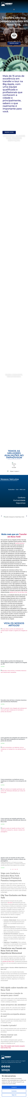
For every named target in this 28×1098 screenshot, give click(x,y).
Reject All (14, 1095)
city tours (10, 902)
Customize (14, 1091)
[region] (14, 1086)
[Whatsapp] (9, 1066)
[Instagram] (2, 1066)
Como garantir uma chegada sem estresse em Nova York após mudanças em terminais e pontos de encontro (14, 739)
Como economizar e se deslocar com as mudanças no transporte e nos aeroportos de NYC (13, 781)
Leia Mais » (3, 666)
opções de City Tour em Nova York (18, 592)
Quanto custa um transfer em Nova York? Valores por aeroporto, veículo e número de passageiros (13, 859)
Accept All (14, 1087)
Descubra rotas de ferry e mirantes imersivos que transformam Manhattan (13, 700)
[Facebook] (5, 1066)
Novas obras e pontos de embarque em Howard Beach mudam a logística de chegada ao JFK (14, 662)
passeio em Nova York (8, 961)
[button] (14, 9)
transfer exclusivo (19, 543)
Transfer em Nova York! (17, 535)
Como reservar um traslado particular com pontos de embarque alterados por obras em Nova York (13, 820)
